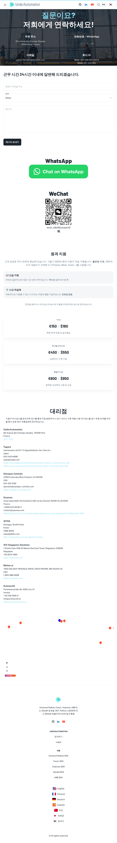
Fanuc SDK (58, 761)
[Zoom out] (7, 667)
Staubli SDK (58, 772)
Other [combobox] (8, 98)
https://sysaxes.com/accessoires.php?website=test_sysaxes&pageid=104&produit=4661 (43, 513)
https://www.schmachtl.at (15, 602)
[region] (58, 643)
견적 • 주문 (8, 439)
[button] (111, 4)
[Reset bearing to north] (7, 671)
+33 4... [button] (85, 43)
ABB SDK (58, 777)
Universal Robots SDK (58, 756)
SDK (7, 94)
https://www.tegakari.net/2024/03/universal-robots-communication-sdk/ (36, 463)
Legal (58, 742)
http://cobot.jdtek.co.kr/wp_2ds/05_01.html (23, 537)
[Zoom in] (7, 663)
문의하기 (58, 736)
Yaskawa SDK (58, 766)
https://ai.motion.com (13, 578)
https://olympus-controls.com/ (17, 490)
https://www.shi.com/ (13, 558)
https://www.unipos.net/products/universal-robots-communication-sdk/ (35, 466)
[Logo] (58, 699)
